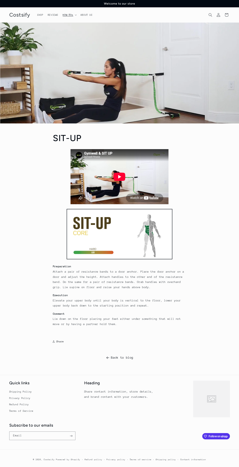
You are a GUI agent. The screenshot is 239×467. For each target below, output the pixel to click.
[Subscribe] (71, 436)
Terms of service (141, 459)
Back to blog (122, 357)
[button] (69, 15)
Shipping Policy (20, 391)
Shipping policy (166, 459)
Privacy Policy (19, 398)
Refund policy (93, 459)
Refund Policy (19, 404)
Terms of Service (21, 410)
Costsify (49, 459)
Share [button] (60, 341)
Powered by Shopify (68, 459)
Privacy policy (116, 459)
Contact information (193, 459)
